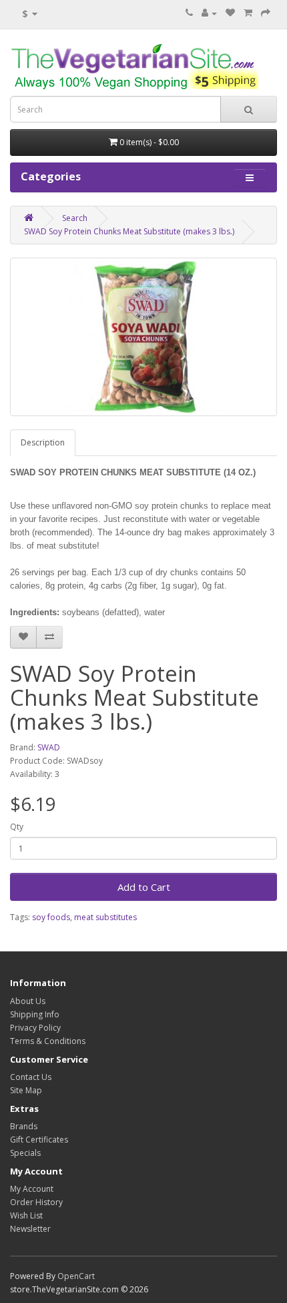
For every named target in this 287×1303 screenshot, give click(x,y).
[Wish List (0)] (230, 13)
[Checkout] (265, 13)
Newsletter (30, 1228)
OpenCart (76, 1276)
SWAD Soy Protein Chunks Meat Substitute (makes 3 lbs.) (129, 231)
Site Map (26, 1090)
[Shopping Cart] (248, 13)
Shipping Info (34, 1014)
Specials (25, 1153)
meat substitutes (105, 917)
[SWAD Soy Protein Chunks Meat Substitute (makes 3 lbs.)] (143, 337)
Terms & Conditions (47, 1041)
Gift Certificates (39, 1139)
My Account (31, 1188)
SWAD (48, 747)
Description (43, 442)
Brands (23, 1126)
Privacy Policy (35, 1027)
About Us (27, 1001)
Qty (16, 826)
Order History (36, 1202)
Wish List (26, 1215)
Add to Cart (143, 887)
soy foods (51, 917)
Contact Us (30, 1077)
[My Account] (209, 13)
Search (74, 218)
